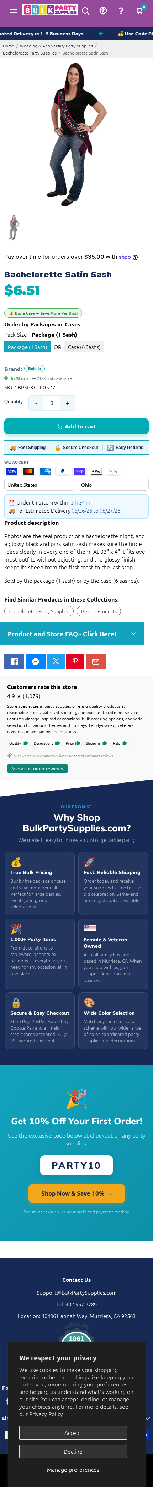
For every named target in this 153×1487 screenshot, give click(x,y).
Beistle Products (99, 611)
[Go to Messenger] (36, 661)
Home (8, 46)
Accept (72, 1432)
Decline (73, 1451)
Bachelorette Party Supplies (30, 53)
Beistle (34, 368)
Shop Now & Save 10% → (76, 1193)
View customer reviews (37, 768)
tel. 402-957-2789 (77, 1304)
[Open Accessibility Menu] (103, 10)
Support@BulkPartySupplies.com (77, 1292)
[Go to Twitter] (56, 661)
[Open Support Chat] (121, 10)
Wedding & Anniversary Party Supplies (56, 46)
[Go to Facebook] (14, 661)
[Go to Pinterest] (75, 661)
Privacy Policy (46, 1414)
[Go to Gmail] (96, 661)
